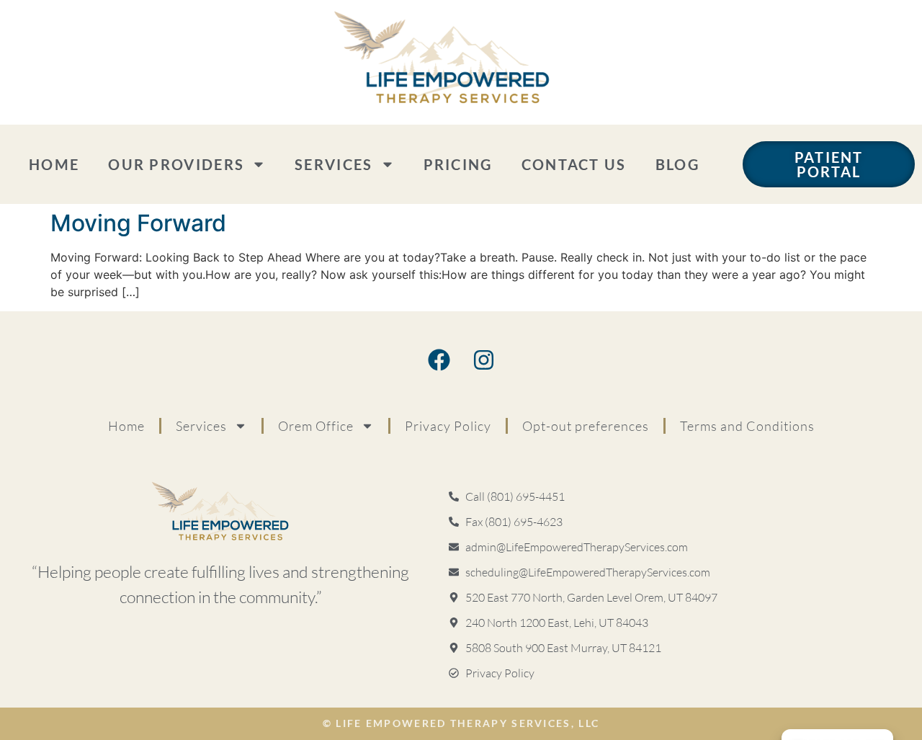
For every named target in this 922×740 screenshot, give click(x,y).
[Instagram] (483, 360)
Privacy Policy (448, 426)
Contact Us (574, 164)
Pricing (458, 164)
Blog (677, 164)
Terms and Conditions (747, 426)
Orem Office (316, 426)
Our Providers (176, 164)
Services (333, 164)
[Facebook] (438, 360)
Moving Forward (138, 223)
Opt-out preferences (585, 426)
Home (54, 164)
